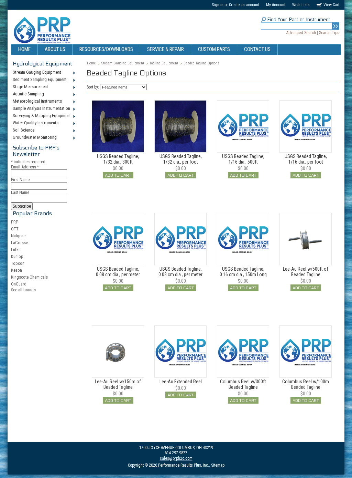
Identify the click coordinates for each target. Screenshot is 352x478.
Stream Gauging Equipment (36, 73)
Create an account (244, 4)
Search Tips (329, 32)
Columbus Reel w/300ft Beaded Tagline (243, 384)
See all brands (23, 289)
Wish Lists (301, 4)
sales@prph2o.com (176, 458)
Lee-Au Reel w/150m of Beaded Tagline (118, 384)
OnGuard (18, 284)
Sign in (217, 4)
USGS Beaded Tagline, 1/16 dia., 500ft (243, 159)
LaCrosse (19, 242)
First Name (20, 179)
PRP (14, 222)
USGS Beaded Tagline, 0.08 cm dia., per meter (118, 271)
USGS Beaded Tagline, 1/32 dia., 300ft (118, 159)
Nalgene (18, 235)
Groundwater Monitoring (34, 138)
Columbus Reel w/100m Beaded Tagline (305, 384)
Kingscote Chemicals (29, 277)
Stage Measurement (29, 87)
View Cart (331, 4)
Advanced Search (301, 32)
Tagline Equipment (164, 63)
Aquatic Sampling (27, 94)
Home (91, 63)
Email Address (25, 166)
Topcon (17, 263)
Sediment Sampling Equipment (39, 80)
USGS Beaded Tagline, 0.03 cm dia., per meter (180, 271)
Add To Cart (118, 175)
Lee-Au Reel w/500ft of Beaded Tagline (305, 271)
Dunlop (17, 256)
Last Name (20, 192)
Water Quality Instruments (34, 123)
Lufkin (16, 249)
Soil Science (22, 130)
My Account (275, 4)
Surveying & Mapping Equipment (41, 116)
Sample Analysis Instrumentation (40, 109)
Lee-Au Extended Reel (181, 381)
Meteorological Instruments (36, 101)
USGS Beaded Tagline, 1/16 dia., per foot (306, 159)
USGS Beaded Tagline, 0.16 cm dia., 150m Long (243, 271)
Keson (16, 270)
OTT (15, 228)
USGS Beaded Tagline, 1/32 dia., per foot (181, 159)
